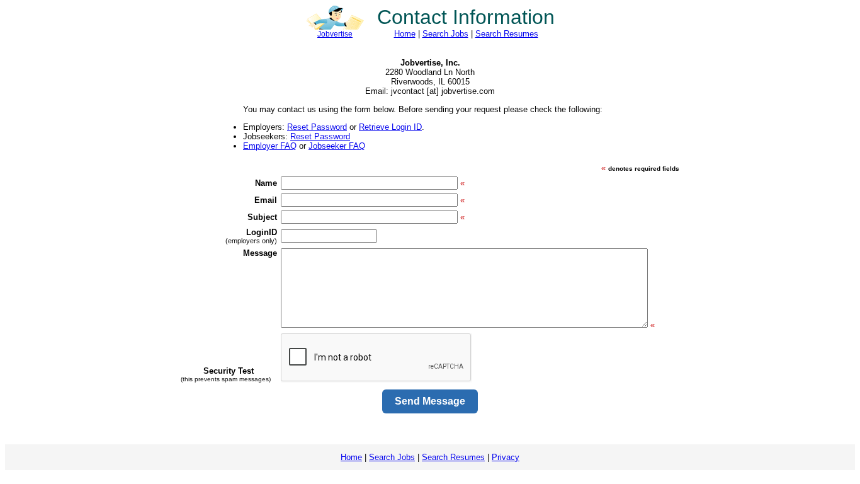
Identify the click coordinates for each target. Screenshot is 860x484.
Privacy (505, 457)
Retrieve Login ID (390, 127)
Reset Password (317, 127)
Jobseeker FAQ (336, 146)
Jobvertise (335, 34)
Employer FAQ (270, 146)
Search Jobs (445, 33)
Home (405, 33)
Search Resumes (506, 33)
